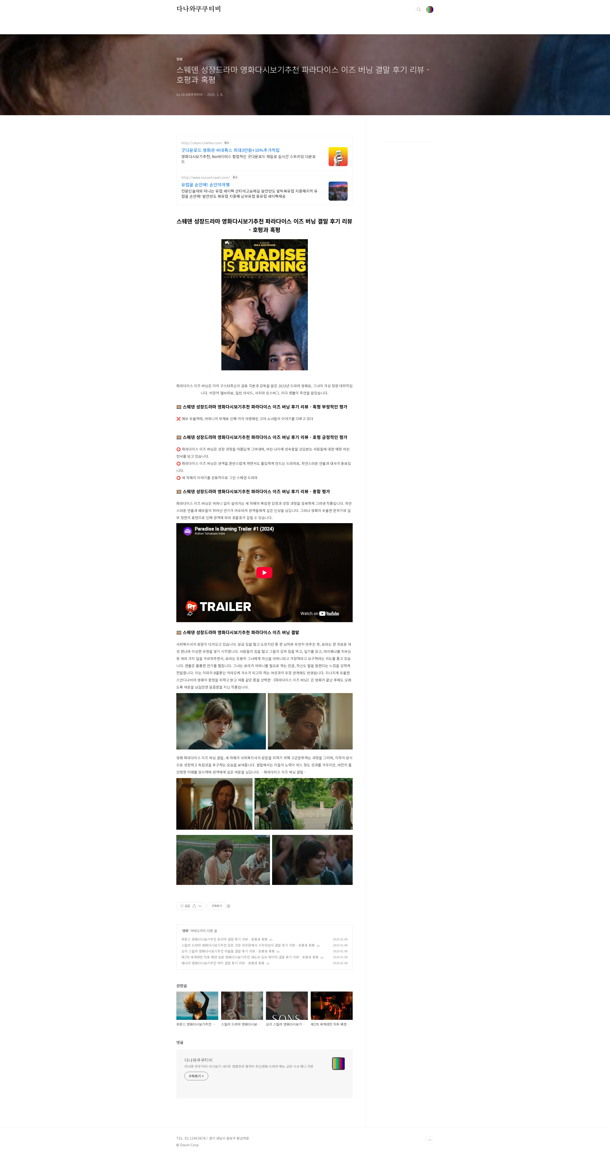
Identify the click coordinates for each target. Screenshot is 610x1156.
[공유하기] (194, 906)
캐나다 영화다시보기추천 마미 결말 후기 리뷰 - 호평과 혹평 (222, 963)
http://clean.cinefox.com (201, 143)
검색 (418, 9)
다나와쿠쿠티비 (198, 9)
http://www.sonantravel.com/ (205, 177)
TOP (430, 1140)
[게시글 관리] (200, 906)
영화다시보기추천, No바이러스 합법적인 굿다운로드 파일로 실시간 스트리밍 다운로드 (248, 159)
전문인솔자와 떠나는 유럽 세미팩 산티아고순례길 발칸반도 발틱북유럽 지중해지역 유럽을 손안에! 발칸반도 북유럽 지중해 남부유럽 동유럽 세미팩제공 (249, 193)
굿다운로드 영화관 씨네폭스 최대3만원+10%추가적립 (230, 150)
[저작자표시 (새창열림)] (228, 906)
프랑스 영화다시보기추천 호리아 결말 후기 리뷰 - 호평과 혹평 (224, 939)
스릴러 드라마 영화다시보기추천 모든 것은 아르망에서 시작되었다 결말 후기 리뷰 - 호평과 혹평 (248, 945)
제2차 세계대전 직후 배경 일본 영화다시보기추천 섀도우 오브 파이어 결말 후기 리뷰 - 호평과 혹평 (250, 957)
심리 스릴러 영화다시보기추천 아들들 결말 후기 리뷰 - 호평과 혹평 (228, 951)
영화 (185, 930)
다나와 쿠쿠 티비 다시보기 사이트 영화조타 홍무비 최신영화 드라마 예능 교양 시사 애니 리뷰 (248, 1066)
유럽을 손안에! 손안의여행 (205, 184)
